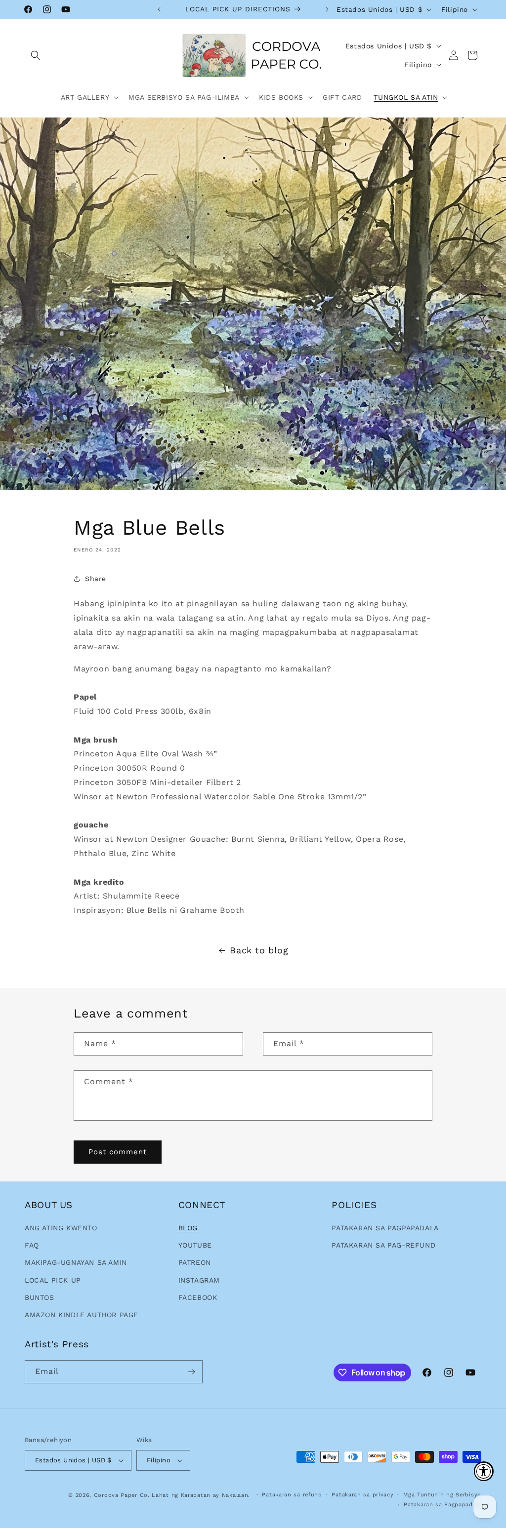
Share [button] (95, 579)
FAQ (32, 1245)
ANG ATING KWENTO (61, 1228)
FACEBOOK (197, 1297)
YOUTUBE (195, 1245)
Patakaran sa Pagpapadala (442, 1504)
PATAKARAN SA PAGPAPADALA (385, 1228)
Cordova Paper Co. (122, 1495)
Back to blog (259, 950)
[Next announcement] (327, 9)
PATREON (194, 1262)
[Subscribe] (191, 1371)
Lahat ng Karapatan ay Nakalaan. (202, 1495)
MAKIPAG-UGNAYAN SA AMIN (76, 1262)
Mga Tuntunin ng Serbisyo (442, 1494)
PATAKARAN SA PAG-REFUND (383, 1245)
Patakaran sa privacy (362, 1494)
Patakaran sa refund (292, 1494)
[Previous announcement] (159, 9)
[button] (35, 55)
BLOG (188, 1228)
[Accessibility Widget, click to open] (484, 1471)
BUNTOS (39, 1297)
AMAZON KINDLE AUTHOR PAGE (81, 1315)
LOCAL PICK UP (53, 1280)
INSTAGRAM (199, 1280)
